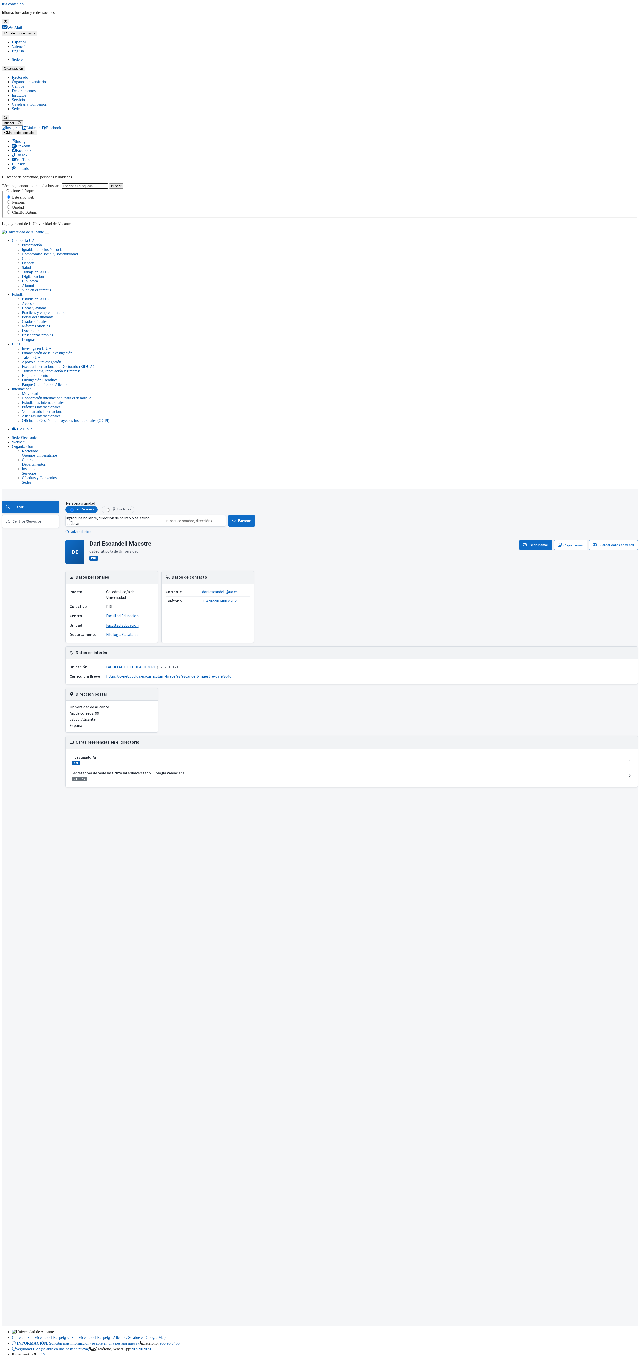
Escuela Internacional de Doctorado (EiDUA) (58, 366)
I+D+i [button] (17, 344)
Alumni (28, 285)
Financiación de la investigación (47, 353)
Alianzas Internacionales (41, 416)
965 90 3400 (170, 1343)
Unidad (18, 207)
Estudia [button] (18, 294)
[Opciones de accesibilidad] (5, 21)
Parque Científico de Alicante (45, 384)
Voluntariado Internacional (43, 411)
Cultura (28, 258)
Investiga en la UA (37, 348)
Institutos (19, 95)
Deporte (28, 263)
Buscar (116, 186)
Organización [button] (22, 446)
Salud (26, 267)
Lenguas (29, 339)
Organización (13, 68)
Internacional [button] (22, 389)
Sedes (16, 109)
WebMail (19, 442)
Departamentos (24, 91)
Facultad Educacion (122, 616)
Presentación (32, 245)
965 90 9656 (142, 1349)
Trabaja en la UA (35, 272)
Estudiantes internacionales (43, 402)
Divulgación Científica (40, 380)
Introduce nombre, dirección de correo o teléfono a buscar (108, 520)
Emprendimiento (35, 375)
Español (19, 42)
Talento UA (31, 357)
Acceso (28, 303)
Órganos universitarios (30, 82)
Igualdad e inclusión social (43, 249)
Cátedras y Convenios (29, 104)
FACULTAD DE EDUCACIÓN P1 (142, 667)
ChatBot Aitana (24, 212)
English (18, 51)
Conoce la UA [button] (23, 240)
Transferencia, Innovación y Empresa (51, 371)
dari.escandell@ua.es (220, 592)
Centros (18, 86)
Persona (18, 202)
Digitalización (33, 276)
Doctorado (30, 330)
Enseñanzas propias (37, 335)
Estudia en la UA (35, 299)
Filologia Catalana (122, 634)
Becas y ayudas (34, 308)
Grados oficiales (35, 321)
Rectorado (20, 77)
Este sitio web (23, 197)
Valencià (19, 46)
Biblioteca (30, 281)
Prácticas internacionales (41, 407)
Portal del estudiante (38, 317)
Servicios (19, 100)
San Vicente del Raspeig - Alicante (89, 1337)
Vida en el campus (36, 290)
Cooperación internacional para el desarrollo (57, 398)
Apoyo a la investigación (41, 362)
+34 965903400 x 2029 (220, 601)
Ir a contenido (13, 4)
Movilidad (30, 393)
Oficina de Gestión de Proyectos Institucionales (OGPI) (66, 420)
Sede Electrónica (25, 437)
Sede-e (17, 59)
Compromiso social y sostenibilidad (50, 254)
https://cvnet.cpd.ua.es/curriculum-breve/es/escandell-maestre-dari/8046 (169, 676)
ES (20, 33)
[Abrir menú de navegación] (47, 233)
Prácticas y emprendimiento (44, 312)
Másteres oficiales (36, 326)
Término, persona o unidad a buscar (30, 186)
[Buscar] (5, 117)
